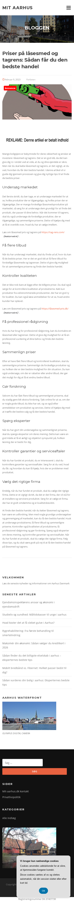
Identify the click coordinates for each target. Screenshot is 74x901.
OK (43, 890)
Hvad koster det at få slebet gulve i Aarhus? (28, 622)
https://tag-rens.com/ (52, 232)
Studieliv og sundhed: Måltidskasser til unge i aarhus (34, 614)
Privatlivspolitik (11, 797)
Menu (68, 7)
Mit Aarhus (17, 7)
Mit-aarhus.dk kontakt (15, 791)
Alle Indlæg (9, 818)
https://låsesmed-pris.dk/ (54, 308)
